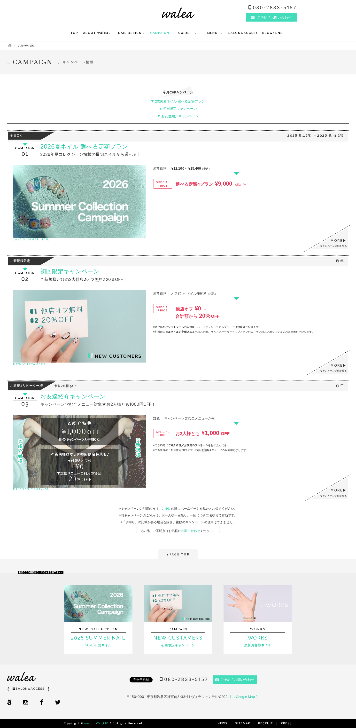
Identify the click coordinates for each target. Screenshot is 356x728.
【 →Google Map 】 (243, 697)
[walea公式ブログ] (9, 702)
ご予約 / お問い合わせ (237, 679)
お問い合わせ (190, 531)
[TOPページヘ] (10, 46)
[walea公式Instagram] (25, 702)
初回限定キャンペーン (180, 108)
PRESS (286, 723)
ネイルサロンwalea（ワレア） (178, 12)
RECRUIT (265, 723)
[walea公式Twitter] (57, 702)
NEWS (222, 723)
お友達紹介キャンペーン (179, 116)
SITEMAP (242, 723)
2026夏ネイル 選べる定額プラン (180, 101)
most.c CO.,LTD (96, 723)
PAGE (177, 554)
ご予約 (166, 508)
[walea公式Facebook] (41, 702)
